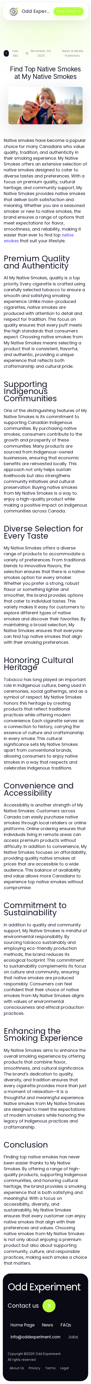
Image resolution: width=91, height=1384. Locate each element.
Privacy (34, 1368)
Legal (64, 1368)
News (47, 1325)
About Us (17, 1368)
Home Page (22, 1325)
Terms (50, 1368)
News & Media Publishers (72, 53)
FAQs (66, 1325)
